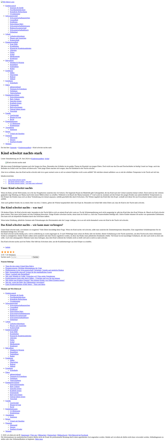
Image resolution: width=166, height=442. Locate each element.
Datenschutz (51, 435)
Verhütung (13, 91)
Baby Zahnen (15, 99)
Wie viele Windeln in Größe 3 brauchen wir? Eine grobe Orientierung (30, 276)
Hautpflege (14, 65)
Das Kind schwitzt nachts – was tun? (19, 181)
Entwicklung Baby (16, 24)
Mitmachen (42, 435)
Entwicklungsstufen (17, 97)
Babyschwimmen (16, 107)
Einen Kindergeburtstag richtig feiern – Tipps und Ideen (25, 284)
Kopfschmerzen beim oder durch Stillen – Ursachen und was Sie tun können (32, 278)
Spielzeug (13, 129)
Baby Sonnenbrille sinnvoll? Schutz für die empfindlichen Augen (28, 272)
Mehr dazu (39, 439)
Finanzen (8, 136)
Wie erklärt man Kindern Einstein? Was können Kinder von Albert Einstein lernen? (35, 280)
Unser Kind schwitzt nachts (17, 180)
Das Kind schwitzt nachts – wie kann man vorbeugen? (25, 183)
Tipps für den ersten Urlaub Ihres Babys (19, 266)
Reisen (7, 132)
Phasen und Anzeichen (18, 38)
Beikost (12, 77)
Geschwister (14, 115)
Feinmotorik (14, 105)
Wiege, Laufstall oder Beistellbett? (17, 274)
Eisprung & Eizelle (16, 8)
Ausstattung (9, 127)
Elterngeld (13, 138)
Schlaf (12, 54)
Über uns (33, 435)
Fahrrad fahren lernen (17, 109)
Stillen (12, 73)
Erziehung (9, 81)
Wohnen (8, 144)
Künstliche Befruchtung (18, 12)
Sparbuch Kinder (16, 142)
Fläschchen (14, 75)
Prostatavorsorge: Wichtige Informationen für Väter (23, 268)
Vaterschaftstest (15, 93)
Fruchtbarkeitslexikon (17, 10)
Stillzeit (12, 79)
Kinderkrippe (14, 125)
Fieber (12, 52)
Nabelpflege (14, 67)
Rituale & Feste (15, 117)
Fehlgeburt (14, 32)
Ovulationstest (15, 14)
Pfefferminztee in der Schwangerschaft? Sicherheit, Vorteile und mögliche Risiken (34, 270)
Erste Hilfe (14, 44)
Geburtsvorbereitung (17, 36)
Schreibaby (14, 83)
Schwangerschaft (11, 16)
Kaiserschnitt (14, 40)
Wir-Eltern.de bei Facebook (78, 435)
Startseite (13, 148)
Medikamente (15, 56)
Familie (8, 113)
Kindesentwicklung (12, 95)
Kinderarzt (14, 58)
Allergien (13, 50)
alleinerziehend (15, 87)
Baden (12, 69)
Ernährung (14, 22)
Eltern (7, 85)
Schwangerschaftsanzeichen (20, 18)
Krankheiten (14, 46)
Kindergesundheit (11, 42)
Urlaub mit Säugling (17, 134)
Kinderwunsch (10, 6)
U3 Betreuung (15, 123)
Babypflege (9, 60)
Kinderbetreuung (11, 121)
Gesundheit (14, 20)
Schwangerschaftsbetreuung (20, 26)
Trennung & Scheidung (18, 89)
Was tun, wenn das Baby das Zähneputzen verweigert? (24, 282)
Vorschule (13, 111)
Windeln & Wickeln (17, 62)
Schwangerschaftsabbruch (19, 30)
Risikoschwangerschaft (18, 28)
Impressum (25, 435)
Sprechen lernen (15, 101)
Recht (12, 119)
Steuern (12, 140)
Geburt (7, 34)
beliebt (7, 247)
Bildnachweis (62, 435)
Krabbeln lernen (15, 103)
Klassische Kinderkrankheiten (20, 48)
